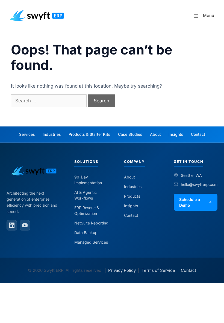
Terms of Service (158, 270)
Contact (198, 134)
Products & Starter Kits (89, 134)
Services (27, 134)
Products (132, 196)
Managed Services (91, 242)
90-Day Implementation (88, 180)
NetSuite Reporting (91, 223)
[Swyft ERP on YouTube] (25, 225)
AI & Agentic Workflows (85, 195)
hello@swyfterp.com (199, 184)
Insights (176, 134)
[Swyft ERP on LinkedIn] (12, 225)
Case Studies (130, 134)
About (155, 134)
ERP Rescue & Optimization (86, 210)
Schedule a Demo (189, 202)
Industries (52, 134)
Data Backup (86, 232)
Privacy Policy (122, 270)
